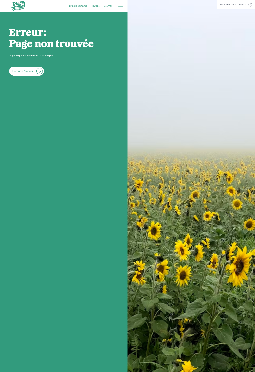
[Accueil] (18, 6)
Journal (108, 5)
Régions (95, 5)
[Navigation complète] (121, 6)
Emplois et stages (78, 5)
